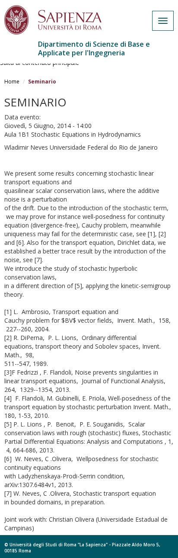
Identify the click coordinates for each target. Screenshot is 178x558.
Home (11, 81)
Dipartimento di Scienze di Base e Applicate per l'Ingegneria (94, 48)
